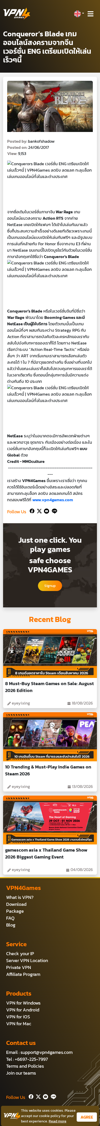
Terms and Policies (25, 1066)
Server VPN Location (27, 960)
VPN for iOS (18, 1016)
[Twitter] (38, 510)
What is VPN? (20, 897)
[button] (79, 13)
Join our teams (21, 1072)
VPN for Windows (23, 1002)
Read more (57, 1121)
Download (16, 904)
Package (15, 911)
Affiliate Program (23, 974)
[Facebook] (31, 510)
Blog (10, 924)
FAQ (10, 918)
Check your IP (20, 953)
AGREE (87, 1117)
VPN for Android (22, 1009)
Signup (50, 585)
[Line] (53, 510)
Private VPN (18, 967)
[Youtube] (45, 510)
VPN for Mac (18, 1023)
